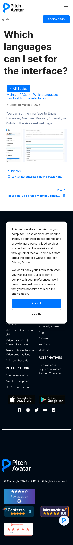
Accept (36, 303)
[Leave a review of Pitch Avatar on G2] (19, 503)
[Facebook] (19, 410)
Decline (36, 313)
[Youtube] (45, 410)
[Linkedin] (54, 410)
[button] (66, 7)
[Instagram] (28, 410)
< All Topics (18, 88)
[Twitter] (36, 410)
